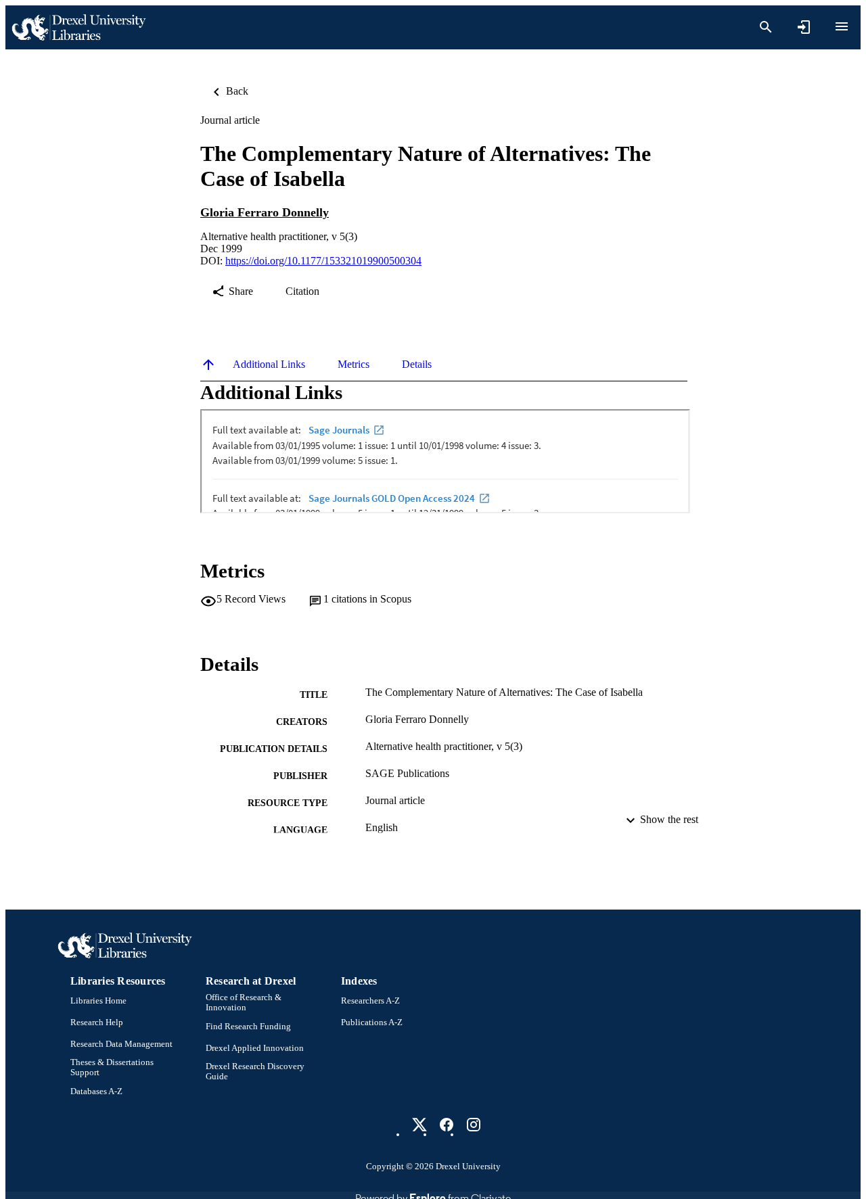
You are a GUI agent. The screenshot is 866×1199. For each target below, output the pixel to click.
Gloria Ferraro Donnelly (264, 212)
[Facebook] (446, 1124)
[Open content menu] (841, 26)
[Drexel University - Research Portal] (78, 27)
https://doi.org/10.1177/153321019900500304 (323, 260)
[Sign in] (803, 27)
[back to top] (208, 364)
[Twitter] (419, 1124)
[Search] (765, 27)
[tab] (268, 364)
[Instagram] (473, 1124)
